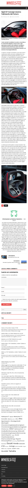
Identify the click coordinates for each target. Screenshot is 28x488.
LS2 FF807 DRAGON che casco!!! (16, 333)
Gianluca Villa (4, 333)
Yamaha (12, 451)
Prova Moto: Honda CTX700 (12, 328)
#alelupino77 (5, 416)
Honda (16, 443)
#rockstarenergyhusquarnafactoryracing (13, 433)
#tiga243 (18, 439)
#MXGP (11, 429)
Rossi (5, 448)
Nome (2, 287)
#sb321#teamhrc (6, 435)
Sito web (3, 295)
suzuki (14, 448)
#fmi (20, 419)
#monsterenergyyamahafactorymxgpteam (14, 427)
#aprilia (11, 416)
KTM (3, 446)
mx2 (2, 448)
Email (2, 291)
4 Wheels (3, 471)
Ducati (10, 443)
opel (6, 205)
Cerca (25, 309)
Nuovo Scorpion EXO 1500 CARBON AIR (10, 394)
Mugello (24, 446)
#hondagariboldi (15, 421)
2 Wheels (3, 469)
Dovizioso (3, 443)
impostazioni (11, 483)
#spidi (13, 435)
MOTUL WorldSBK (18, 446)
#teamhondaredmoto (7, 437)
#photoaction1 (18, 429)
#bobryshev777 (18, 416)
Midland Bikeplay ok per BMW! (8, 361)
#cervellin (4, 419)
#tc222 (17, 435)
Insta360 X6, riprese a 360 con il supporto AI (11, 383)
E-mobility (3, 476)
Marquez (6, 446)
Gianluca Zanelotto (15, 16)
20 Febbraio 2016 (5, 16)
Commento (3, 277)
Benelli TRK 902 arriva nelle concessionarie (10, 405)
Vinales (18, 448)
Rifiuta (10, 485)
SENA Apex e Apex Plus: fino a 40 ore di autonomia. (12, 372)
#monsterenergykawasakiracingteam (12, 425)
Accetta (4, 485)
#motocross (5, 429)
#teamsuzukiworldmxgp (8, 439)
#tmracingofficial (6, 441)
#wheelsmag (14, 440)
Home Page (3, 465)
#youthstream (20, 441)
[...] (13, 369)
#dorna (10, 419)
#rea (25, 429)
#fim (16, 419)
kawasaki (22, 443)
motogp (12, 446)
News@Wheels (4, 467)
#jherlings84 (4, 423)
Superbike (9, 448)
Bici (2, 474)
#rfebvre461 (21, 431)
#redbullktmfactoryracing (9, 431)
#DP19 (13, 419)
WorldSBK (4, 451)
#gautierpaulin (5, 421)
